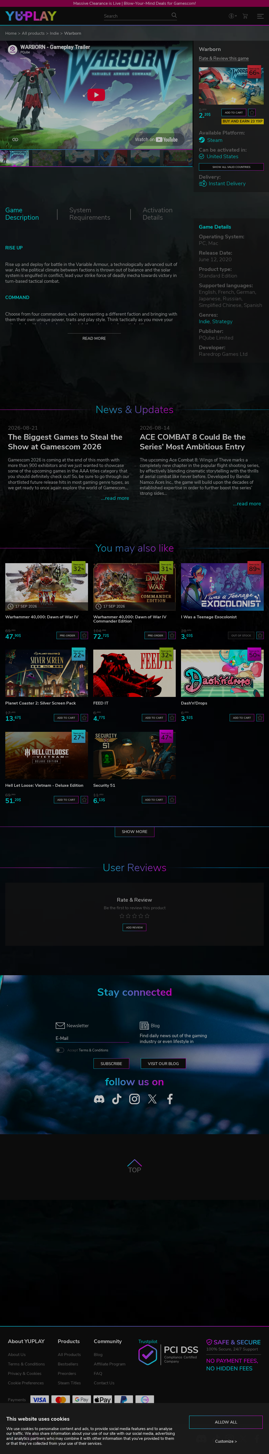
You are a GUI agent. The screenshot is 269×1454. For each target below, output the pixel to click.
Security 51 (104, 785)
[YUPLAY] (31, 16)
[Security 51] (134, 755)
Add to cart (234, 112)
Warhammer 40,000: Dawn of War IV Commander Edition (129, 619)
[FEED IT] (134, 673)
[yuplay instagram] (134, 1099)
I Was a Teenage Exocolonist (209, 617)
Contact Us (104, 1383)
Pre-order (67, 635)
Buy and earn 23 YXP (243, 121)
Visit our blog (163, 1063)
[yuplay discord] (99, 1099)
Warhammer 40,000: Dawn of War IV (41, 617)
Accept (87, 1050)
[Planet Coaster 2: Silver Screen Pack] (46, 673)
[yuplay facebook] (170, 1099)
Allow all (226, 1422)
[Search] (174, 15)
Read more (94, 338)
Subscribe (111, 1063)
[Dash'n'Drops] (222, 673)
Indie (54, 33)
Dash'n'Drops (194, 703)
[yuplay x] (152, 1099)
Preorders (67, 1373)
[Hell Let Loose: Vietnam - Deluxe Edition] (46, 755)
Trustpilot (147, 1342)
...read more (115, 498)
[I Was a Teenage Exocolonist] (222, 586)
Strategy (222, 321)
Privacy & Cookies (25, 1373)
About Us (17, 1354)
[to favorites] (252, 112)
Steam (215, 140)
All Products (69, 1354)
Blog (98, 1354)
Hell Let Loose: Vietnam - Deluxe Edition (44, 785)
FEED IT (100, 703)
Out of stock (241, 635)
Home (11, 33)
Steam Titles (69, 1383)
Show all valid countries (231, 167)
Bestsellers (68, 1364)
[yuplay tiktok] (117, 1099)
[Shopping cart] (245, 16)
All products (33, 33)
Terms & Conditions (93, 1050)
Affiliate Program (110, 1364)
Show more (134, 831)
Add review (134, 927)
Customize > (226, 1441)
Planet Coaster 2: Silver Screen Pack (40, 703)
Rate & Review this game (224, 58)
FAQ (98, 1373)
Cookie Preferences (26, 1383)
